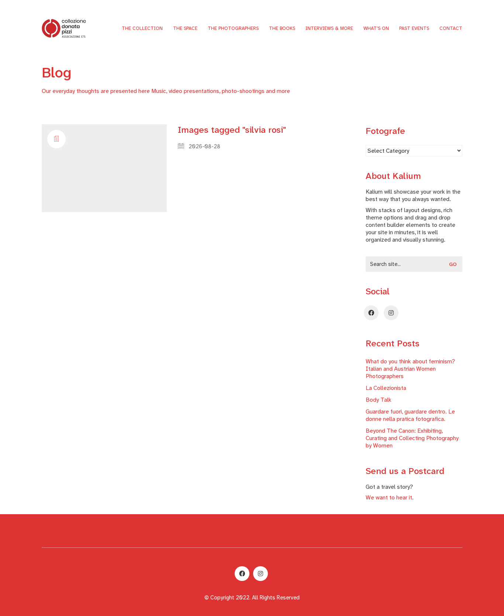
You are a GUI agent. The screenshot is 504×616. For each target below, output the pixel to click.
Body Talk (378, 400)
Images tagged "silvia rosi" (232, 129)
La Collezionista (386, 388)
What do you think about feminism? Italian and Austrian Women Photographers (410, 369)
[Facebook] (371, 312)
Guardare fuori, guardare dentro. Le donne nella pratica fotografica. (410, 415)
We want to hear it (389, 497)
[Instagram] (391, 312)
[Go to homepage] (64, 28)
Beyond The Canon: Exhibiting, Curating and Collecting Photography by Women (412, 438)
